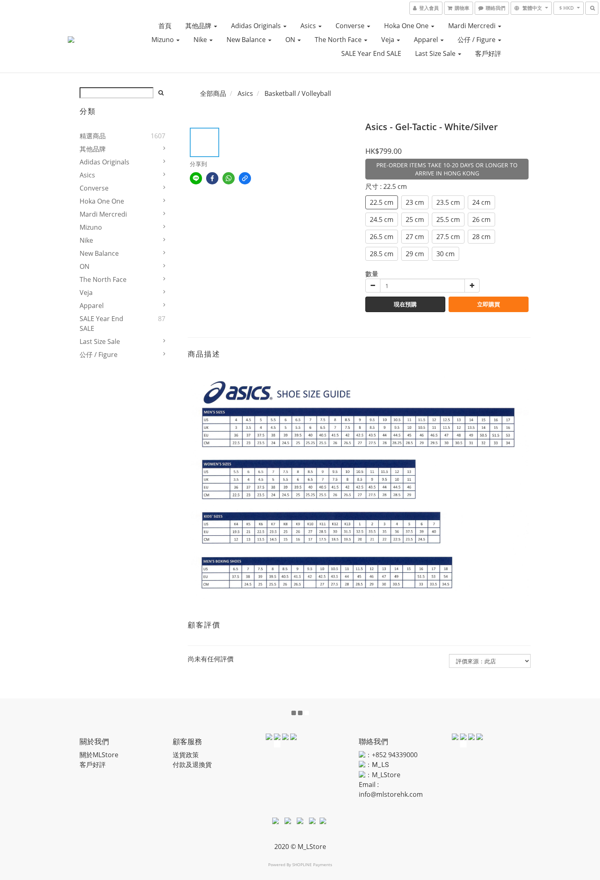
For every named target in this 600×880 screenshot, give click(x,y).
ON (291, 39)
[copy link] (245, 178)
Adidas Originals (256, 25)
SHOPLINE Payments (312, 864)
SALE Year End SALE (371, 53)
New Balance (247, 39)
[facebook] (212, 178)
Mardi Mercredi (472, 25)
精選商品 (93, 135)
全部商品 (213, 93)
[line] (196, 178)
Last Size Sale (436, 53)
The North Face (339, 39)
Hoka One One (407, 25)
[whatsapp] (228, 178)
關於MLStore (99, 754)
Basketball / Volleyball (297, 93)
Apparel (427, 39)
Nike (201, 39)
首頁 (164, 25)
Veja (388, 39)
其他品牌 (199, 25)
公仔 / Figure (477, 39)
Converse (351, 25)
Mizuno (163, 39)
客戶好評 (488, 53)
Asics (309, 25)
